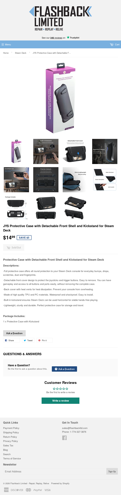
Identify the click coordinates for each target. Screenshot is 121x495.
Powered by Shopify (60, 483)
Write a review (60, 400)
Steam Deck (20, 52)
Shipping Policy (11, 432)
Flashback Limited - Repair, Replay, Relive (29, 483)
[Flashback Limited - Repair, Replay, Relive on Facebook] (64, 438)
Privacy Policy (10, 441)
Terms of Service (12, 458)
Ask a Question (14, 333)
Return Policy (10, 436)
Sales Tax (8, 445)
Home (6, 52)
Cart (116, 44)
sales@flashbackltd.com (75, 428)
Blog (5, 449)
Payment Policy (11, 428)
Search (7, 454)
